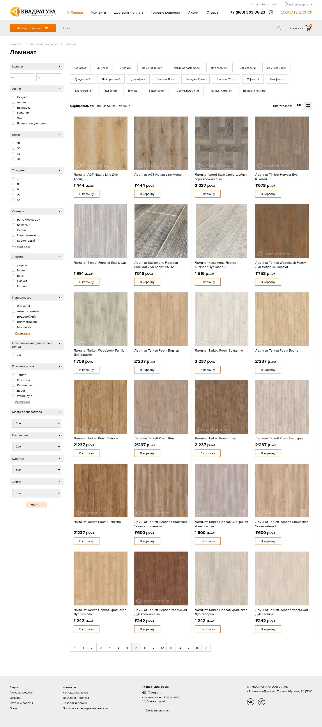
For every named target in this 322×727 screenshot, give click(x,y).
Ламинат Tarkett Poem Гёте (154, 438)
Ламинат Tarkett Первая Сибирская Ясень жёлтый (281, 524)
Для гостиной (219, 67)
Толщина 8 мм (165, 79)
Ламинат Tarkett (152, 67)
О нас (14, 708)
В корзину (86, 194)
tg (261, 701)
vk (250, 701)
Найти (35, 504)
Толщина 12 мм (225, 79)
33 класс (102, 67)
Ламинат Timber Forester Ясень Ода (100, 262)
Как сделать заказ (75, 692)
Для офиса (138, 79)
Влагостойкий (83, 90)
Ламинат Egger (276, 67)
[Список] (299, 106)
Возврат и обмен (75, 703)
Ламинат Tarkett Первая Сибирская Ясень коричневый (161, 524)
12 (179, 647)
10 (162, 647)
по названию (106, 106)
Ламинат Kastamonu (187, 67)
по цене (124, 106)
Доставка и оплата (128, 12)
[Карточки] (308, 106)
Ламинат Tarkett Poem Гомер (216, 438)
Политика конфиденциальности (85, 708)
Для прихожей (111, 79)
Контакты (98, 12)
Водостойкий (157, 90)
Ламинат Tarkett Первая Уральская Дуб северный (221, 612)
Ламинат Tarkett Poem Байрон (96, 438)
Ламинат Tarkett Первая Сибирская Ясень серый (221, 524)
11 (171, 647)
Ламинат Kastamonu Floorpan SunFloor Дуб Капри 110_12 (156, 265)
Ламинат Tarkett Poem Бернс (276, 350)
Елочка (132, 90)
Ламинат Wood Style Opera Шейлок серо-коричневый (221, 177)
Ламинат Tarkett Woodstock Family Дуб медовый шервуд (280, 265)
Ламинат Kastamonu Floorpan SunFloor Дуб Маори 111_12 (216, 265)
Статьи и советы (21, 703)
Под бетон (110, 90)
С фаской (253, 79)
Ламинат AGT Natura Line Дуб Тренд (96, 177)
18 (197, 647)
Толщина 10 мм (195, 79)
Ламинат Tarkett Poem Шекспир (97, 522)
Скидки (77, 12)
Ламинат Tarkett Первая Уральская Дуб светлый (281, 612)
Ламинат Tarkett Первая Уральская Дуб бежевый (100, 612)
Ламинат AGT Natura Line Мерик (158, 174)
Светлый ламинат (188, 90)
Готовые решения (165, 12)
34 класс (125, 67)
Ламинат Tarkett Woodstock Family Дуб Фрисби (99, 352)
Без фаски (276, 79)
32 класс (80, 67)
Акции (193, 12)
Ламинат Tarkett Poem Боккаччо (219, 350)
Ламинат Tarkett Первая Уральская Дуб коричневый (160, 612)
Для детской (82, 79)
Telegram (154, 692)
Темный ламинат (221, 90)
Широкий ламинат (254, 90)
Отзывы (213, 12)
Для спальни (247, 67)
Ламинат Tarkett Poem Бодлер (156, 350)
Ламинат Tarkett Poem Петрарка (279, 438)
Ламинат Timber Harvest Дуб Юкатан (276, 177)
